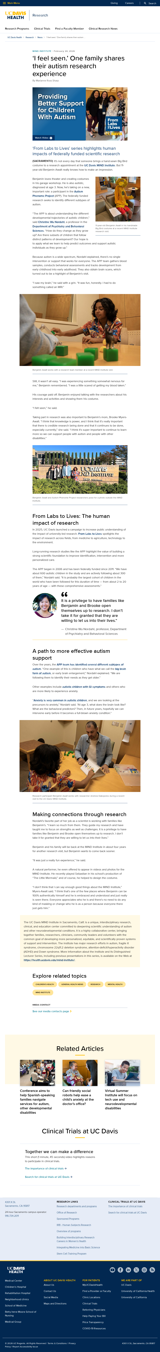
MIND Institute (41, 51)
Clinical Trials (42, 29)
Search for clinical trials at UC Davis (127, 1212)
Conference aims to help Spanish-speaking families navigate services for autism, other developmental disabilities (37, 1101)
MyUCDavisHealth (92, 1285)
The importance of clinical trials (125, 1206)
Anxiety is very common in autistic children (60, 700)
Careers (129, 3)
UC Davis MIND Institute (99, 165)
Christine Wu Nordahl (51, 222)
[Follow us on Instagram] (143, 1270)
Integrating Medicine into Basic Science (78, 1247)
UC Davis (126, 1285)
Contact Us (50, 1291)
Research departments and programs (77, 1206)
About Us (49, 1285)
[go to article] (37, 1073)
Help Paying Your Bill (94, 1316)
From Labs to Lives (90, 534)
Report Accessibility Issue (25, 1346)
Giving (114, 3)
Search (150, 3)
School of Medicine (16, 1305)
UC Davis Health (15, 37)
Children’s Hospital (15, 1287)
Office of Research (67, 1212)
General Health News (72, 984)
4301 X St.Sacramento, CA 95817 (17, 1204)
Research (30, 37)
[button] (80, 114)
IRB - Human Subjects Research (74, 1225)
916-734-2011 (12, 1216)
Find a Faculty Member (69, 29)
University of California (134, 1297)
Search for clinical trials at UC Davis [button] (48, 1177)
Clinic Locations (91, 1297)
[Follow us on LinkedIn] (127, 1270)
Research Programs (17, 29)
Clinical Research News (103, 29)
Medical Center (13, 1280)
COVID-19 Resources (94, 1328)
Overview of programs (69, 1231)
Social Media (51, 1297)
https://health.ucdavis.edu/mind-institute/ (49, 960)
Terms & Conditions (57, 1343)
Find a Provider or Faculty (96, 1291)
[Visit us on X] (135, 1270)
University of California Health (138, 1291)
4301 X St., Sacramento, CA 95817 (138, 1343)
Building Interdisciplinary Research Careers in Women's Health (76, 1239)
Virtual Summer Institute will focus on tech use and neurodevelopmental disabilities (121, 1099)
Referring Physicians (93, 1310)
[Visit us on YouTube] (112, 1270)
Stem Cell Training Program (71, 1253)
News (40, 37)
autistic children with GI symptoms (83, 687)
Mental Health (115, 984)
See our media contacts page (50, 1011)
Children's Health (45, 984)
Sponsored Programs (68, 1218)
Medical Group (13, 1322)
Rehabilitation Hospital (17, 1293)
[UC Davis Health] (16, 1270)
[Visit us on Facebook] (119, 1270)
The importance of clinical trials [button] (46, 1168)
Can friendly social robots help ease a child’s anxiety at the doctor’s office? (78, 1097)
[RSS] (151, 1270)
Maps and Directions (55, 1303)
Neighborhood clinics (17, 1299)
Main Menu (11, 3)
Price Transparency (93, 1322)
